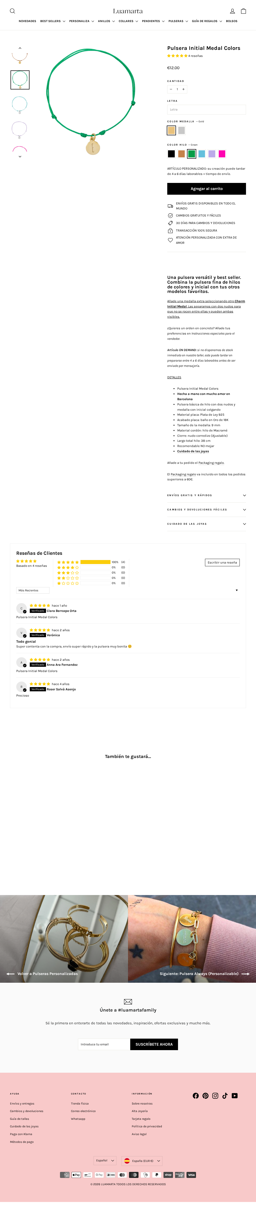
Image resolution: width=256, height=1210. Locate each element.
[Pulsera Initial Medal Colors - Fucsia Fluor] (44, 850)
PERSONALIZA (79, 21)
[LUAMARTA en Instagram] (215, 1096)
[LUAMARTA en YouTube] (235, 1096)
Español (101, 1160)
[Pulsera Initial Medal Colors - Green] (26, 850)
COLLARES (126, 21)
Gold (171, 130)
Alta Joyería (140, 1111)
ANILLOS (104, 21)
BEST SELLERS (51, 21)
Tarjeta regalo (141, 1119)
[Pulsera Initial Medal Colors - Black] (13, 850)
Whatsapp (78, 1119)
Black (171, 154)
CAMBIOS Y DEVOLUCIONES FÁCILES (197, 509)
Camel (182, 154)
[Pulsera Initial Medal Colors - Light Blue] (32, 850)
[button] (177, 56)
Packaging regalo (183, 474)
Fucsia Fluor (222, 154)
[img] (40, 605)
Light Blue (202, 154)
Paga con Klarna (21, 1134)
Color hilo (182, 144)
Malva (212, 154)
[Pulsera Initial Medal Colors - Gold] (13, 844)
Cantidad (175, 81)
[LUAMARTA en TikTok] (225, 1096)
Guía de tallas (19, 1119)
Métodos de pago (22, 1142)
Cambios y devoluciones (26, 1111)
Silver (182, 130)
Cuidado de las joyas (193, 451)
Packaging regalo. (211, 463)
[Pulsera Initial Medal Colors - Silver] (19, 844)
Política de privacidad (147, 1126)
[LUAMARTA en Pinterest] (205, 1096)
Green (192, 154)
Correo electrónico (83, 1111)
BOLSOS (232, 21)
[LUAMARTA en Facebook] (196, 1096)
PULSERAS (176, 21)
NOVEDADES (27, 21)
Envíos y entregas (22, 1103)
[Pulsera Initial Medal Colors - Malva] (38, 850)
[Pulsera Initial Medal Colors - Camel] (19, 850)
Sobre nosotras (142, 1103)
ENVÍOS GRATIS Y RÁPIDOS (189, 495)
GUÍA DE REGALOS (205, 21)
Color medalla (185, 121)
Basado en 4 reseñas (31, 566)
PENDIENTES (151, 21)
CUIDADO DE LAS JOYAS (187, 523)
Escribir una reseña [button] (222, 562)
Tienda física (80, 1103)
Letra (172, 101)
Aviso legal (139, 1134)
